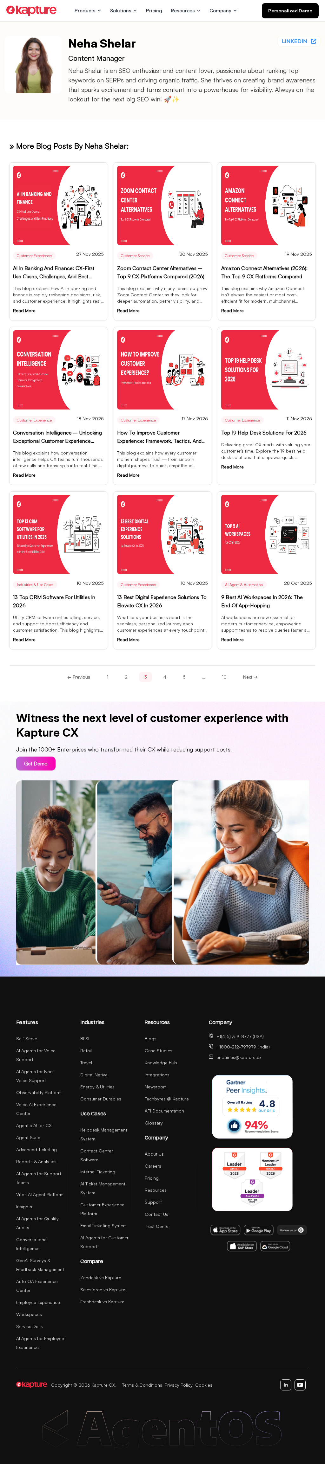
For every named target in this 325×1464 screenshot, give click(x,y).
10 (224, 677)
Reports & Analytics (36, 1161)
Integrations (157, 1074)
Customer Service (135, 255)
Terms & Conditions (142, 1385)
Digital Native (94, 1074)
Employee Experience (38, 1302)
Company (220, 11)
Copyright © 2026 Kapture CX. (83, 1385)
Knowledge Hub (161, 1062)
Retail (86, 1050)
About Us (154, 1154)
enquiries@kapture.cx (238, 1057)
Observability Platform (39, 1092)
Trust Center (157, 1226)
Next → (250, 677)
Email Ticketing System (103, 1225)
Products (85, 11)
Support (153, 1202)
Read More (24, 310)
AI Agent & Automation (244, 584)
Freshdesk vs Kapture (102, 1301)
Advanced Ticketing (36, 1149)
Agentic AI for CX (34, 1125)
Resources (183, 11)
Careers (153, 1166)
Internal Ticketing (97, 1171)
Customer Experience (34, 255)
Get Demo (36, 763)
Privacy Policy (179, 1385)
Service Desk (29, 1326)
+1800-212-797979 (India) (243, 1046)
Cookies (203, 1385)
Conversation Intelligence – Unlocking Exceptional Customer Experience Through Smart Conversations (57, 440)
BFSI (84, 1038)
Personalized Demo (290, 11)
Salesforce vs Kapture (102, 1289)
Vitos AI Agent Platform (39, 1194)
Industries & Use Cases (35, 584)
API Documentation (164, 1110)
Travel (86, 1062)
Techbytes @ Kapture (167, 1098)
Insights (24, 1206)
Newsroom (156, 1086)
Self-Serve (26, 1038)
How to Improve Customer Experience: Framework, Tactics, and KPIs (159, 440)
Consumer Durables (100, 1098)
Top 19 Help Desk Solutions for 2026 (264, 432)
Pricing (154, 11)
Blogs (150, 1038)
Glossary (154, 1122)
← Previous (78, 677)
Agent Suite (28, 1137)
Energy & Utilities (97, 1086)
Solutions (120, 11)
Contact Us (156, 1214)
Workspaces (29, 1314)
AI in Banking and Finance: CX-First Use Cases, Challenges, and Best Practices (53, 276)
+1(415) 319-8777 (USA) (240, 1036)
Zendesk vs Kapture (100, 1277)
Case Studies (158, 1050)
